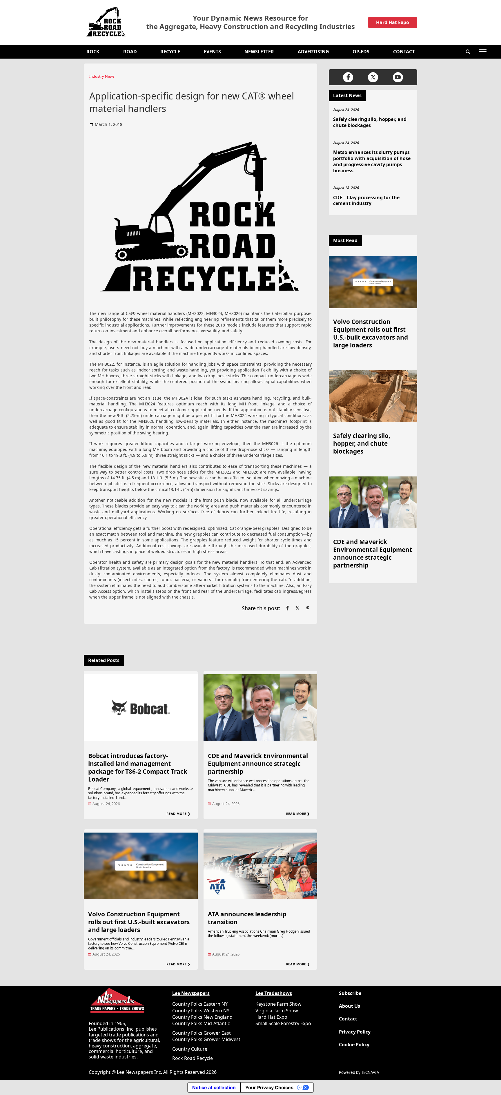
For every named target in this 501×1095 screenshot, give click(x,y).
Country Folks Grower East (201, 1033)
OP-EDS (361, 51)
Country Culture (189, 1049)
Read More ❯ (178, 813)
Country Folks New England (202, 1017)
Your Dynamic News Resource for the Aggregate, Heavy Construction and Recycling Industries (250, 22)
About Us (349, 1006)
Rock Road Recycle (192, 1058)
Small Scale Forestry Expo (283, 1023)
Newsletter (259, 51)
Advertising (313, 51)
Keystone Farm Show (278, 1004)
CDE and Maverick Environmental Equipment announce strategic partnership (258, 763)
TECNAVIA (370, 1072)
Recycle (170, 51)
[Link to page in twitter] (297, 608)
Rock (92, 51)
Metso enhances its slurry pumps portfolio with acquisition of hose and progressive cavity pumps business (372, 161)
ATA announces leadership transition (247, 918)
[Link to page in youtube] (398, 77)
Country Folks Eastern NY (200, 1004)
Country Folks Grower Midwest (206, 1039)
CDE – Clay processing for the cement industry (366, 200)
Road (130, 51)
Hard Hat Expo (392, 22)
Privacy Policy (355, 1032)
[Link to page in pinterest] (307, 608)
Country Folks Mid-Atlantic (201, 1023)
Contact (404, 51)
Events (212, 51)
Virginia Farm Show (276, 1010)
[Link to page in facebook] (287, 608)
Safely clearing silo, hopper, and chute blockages (369, 122)
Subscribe (350, 993)
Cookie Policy (354, 1044)
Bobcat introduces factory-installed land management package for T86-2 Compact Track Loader (137, 767)
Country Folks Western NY (200, 1010)
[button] (468, 52)
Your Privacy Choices (269, 1087)
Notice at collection (214, 1087)
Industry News (102, 76)
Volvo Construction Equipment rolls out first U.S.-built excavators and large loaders (139, 922)
